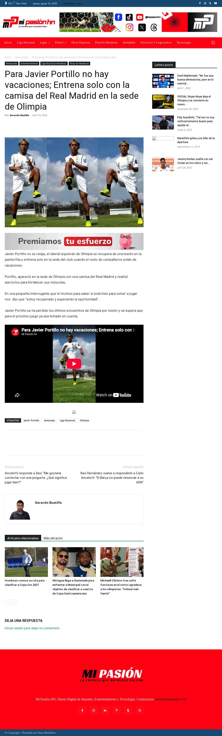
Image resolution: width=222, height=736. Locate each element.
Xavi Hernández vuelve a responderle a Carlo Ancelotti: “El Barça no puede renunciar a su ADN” (112, 477)
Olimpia (84, 420)
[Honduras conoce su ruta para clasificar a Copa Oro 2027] (26, 562)
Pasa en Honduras (79, 63)
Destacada (21, 57)
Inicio (8, 57)
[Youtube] (215, 3)
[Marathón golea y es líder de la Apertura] (163, 143)
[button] (213, 43)
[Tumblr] (128, 710)
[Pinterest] (29, 125)
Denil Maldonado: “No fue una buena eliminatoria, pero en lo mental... (195, 79)
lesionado (49, 420)
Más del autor (53, 538)
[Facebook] (199, 3)
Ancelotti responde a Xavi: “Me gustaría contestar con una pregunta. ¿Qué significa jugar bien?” (36, 477)
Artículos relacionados (23, 538)
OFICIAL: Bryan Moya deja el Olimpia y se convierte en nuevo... (194, 100)
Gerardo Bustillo (19, 115)
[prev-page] (7, 602)
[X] (210, 3)
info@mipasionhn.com (170, 699)
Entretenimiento (29, 63)
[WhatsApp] (39, 125)
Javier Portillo (31, 420)
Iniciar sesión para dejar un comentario (32, 628)
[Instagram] (205, 3)
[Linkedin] (105, 710)
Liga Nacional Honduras (54, 63)
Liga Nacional (67, 420)
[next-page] (14, 602)
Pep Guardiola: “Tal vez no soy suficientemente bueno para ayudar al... (195, 121)
